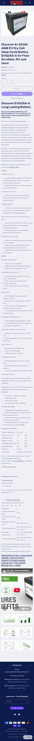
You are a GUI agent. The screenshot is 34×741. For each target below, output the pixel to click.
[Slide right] (21, 39)
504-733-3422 (19, 675)
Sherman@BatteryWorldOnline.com (17, 671)
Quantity (3, 78)
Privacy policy (24, 731)
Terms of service (13, 734)
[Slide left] (13, 39)
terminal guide (18, 461)
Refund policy (15, 731)
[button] (4, 3)
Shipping (3, 70)
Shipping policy (23, 734)
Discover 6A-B (14, 167)
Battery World (16, 729)
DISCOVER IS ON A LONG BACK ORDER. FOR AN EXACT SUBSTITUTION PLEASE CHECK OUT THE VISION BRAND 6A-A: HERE (16, 561)
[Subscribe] (27, 701)
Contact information (13, 736)
